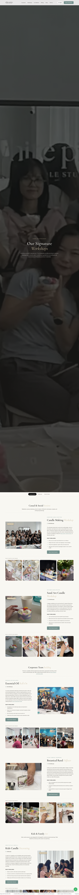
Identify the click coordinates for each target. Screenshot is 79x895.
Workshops (30, 2)
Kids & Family (47, 494)
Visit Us (51, 2)
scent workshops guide (17, 701)
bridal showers (69, 533)
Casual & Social (32, 494)
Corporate (23, 2)
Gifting (42, 2)
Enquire (65, 552)
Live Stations (36, 2)
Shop (47, 2)
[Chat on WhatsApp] (75, 889)
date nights (63, 533)
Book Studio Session (53, 552)
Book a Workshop (68, 2)
